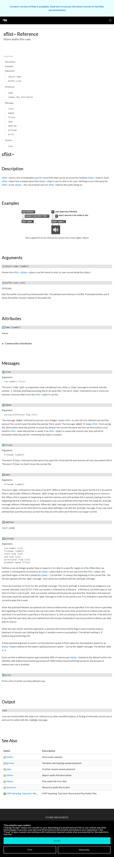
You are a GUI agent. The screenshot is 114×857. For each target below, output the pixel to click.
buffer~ (10, 757)
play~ (9, 769)
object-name (14, 77)
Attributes (10, 87)
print (11, 134)
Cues (10, 146)
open (10, 122)
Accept (57, 840)
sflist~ (5, 177)
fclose (11, 117)
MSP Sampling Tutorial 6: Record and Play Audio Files (33, 793)
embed (11, 113)
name (10, 93)
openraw (12, 126)
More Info (84, 849)
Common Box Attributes (20, 97)
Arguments (10, 71)
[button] (110, 20)
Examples (9, 66)
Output (8, 140)
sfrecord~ (11, 787)
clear (11, 109)
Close (29, 849)
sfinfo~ (10, 775)
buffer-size (14, 81)
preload (12, 130)
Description (10, 62)
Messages (9, 103)
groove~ (10, 763)
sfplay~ (91, 177)
